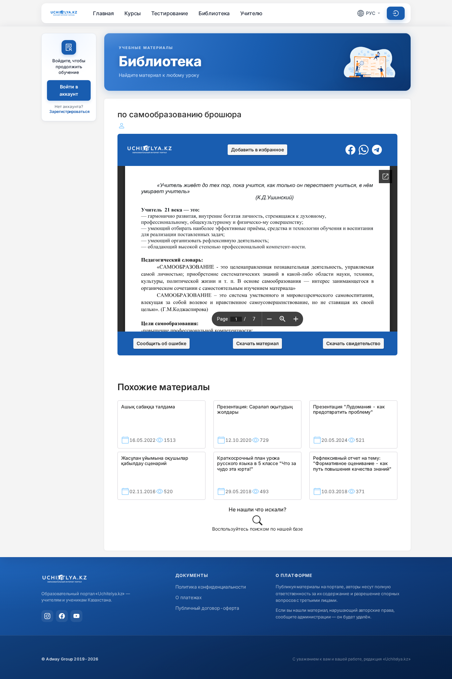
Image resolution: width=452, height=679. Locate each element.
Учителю (251, 13)
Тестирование (169, 13)
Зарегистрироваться (69, 111)
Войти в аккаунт (69, 90)
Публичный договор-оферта (207, 608)
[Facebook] (62, 616)
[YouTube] (76, 616)
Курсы (132, 13)
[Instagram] (47, 616)
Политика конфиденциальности (210, 587)
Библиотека (214, 13)
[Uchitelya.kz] (63, 13)
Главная (103, 13)
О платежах (188, 597)
